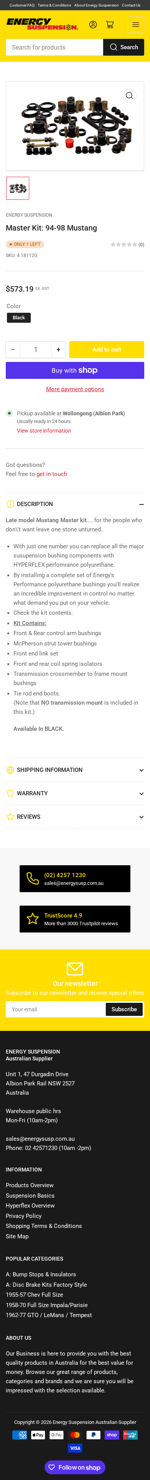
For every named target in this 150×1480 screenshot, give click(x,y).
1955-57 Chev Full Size (34, 1294)
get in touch (52, 474)
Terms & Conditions (54, 5)
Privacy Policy (24, 1216)
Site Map (17, 1236)
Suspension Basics (30, 1195)
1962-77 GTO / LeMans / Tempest (49, 1315)
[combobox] (75, 47)
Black (19, 317)
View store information (44, 431)
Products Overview (29, 1185)
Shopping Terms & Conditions (44, 1226)
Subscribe (124, 1009)
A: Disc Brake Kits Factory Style (46, 1284)
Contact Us (131, 5)
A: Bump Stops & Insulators (41, 1274)
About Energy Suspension (96, 5)
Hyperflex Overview (30, 1205)
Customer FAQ (22, 5)
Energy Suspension (29, 215)
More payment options (75, 389)
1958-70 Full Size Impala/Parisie (47, 1305)
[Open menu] (135, 24)
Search (129, 47)
